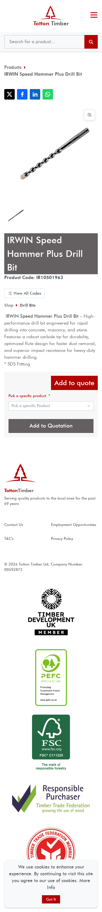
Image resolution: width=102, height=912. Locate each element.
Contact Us (13, 525)
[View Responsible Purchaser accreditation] (51, 798)
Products (13, 67)
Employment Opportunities (73, 525)
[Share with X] (9, 94)
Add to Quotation (51, 425)
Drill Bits (27, 305)
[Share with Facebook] (22, 94)
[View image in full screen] (89, 115)
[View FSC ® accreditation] (51, 743)
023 (92, 5)
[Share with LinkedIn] (35, 94)
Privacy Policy (62, 539)
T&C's (9, 539)
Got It (51, 899)
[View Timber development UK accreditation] (51, 612)
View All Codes (27, 293)
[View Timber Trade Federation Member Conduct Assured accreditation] (51, 852)
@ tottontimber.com (96, 5)
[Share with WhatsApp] (47, 94)
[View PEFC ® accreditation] (51, 677)
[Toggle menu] (93, 15)
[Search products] (91, 42)
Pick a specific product (29, 396)
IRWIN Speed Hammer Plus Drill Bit (43, 74)
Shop (8, 305)
